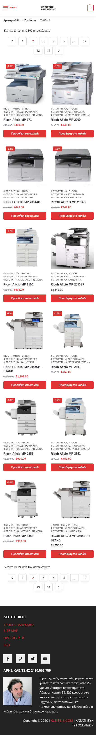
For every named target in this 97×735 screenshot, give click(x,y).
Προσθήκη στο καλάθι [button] (25, 133)
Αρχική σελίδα (11, 20)
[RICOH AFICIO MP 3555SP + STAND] (72, 499)
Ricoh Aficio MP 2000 (66, 119)
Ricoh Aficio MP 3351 (66, 453)
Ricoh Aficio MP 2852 (18, 453)
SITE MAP (10, 630)
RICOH (7, 108)
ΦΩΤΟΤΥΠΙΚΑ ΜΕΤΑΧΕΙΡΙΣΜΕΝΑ (23, 115)
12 (84, 41)
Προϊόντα (30, 20)
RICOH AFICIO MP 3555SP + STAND (70, 538)
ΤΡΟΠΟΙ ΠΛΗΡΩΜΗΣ (18, 625)
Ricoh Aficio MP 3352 (18, 536)
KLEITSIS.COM (62, 720)
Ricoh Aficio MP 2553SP (68, 284)
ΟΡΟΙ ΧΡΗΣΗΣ (14, 638)
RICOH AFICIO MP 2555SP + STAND (23, 369)
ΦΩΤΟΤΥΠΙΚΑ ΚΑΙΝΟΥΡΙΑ (19, 197)
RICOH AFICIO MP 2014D (68, 202)
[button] (90, 8)
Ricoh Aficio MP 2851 (66, 367)
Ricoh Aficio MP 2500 (18, 284)
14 (48, 50)
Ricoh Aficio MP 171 (17, 119)
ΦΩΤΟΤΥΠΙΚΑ (21, 108)
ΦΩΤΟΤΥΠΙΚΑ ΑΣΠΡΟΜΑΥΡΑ (20, 112)
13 (38, 50)
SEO (6, 645)
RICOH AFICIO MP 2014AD (21, 202)
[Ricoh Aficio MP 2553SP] (72, 247)
